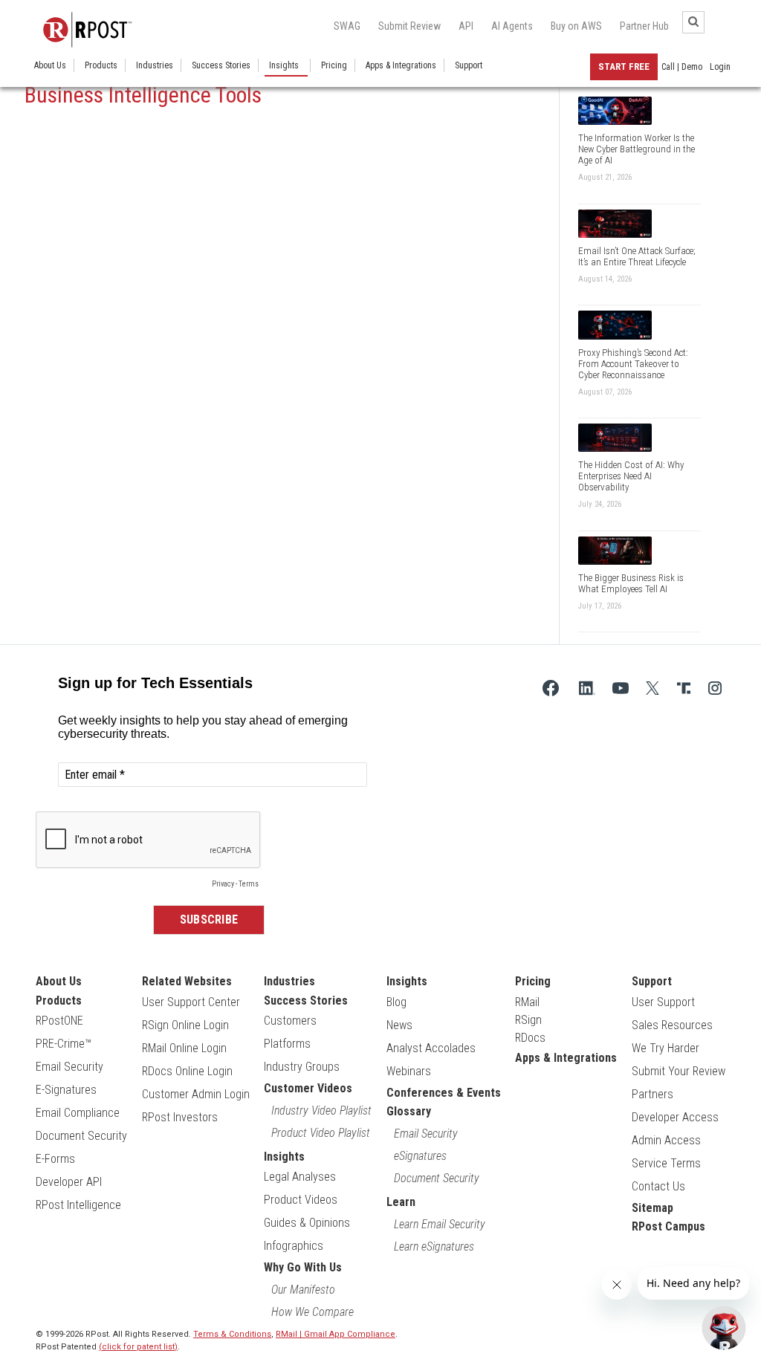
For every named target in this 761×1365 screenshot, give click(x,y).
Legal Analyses (300, 1177)
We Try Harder (665, 1048)
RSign (528, 1020)
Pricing (334, 65)
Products (101, 65)
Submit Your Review (678, 1071)
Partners (652, 1094)
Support (468, 65)
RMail (527, 1002)
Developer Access (675, 1117)
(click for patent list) (138, 1347)
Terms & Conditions (232, 1334)
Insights (284, 65)
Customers (290, 1021)
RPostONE (59, 1021)
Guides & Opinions (307, 1223)
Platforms (287, 1044)
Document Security (81, 1136)
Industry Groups (302, 1067)
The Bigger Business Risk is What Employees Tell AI (631, 583)
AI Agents (512, 26)
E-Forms (55, 1159)
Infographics (293, 1246)
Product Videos (300, 1200)
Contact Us (658, 1186)
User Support (663, 1002)
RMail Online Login (184, 1048)
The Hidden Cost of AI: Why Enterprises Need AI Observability (631, 476)
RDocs (530, 1038)
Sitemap (652, 1208)
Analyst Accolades (431, 1048)
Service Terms (666, 1163)
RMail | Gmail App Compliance (335, 1334)
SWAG (347, 26)
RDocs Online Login (187, 1071)
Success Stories (221, 65)
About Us (50, 65)
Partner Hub (644, 26)
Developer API (69, 1182)
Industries (154, 65)
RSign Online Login (185, 1025)
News (399, 1025)
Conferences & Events (443, 1093)
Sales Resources (672, 1025)
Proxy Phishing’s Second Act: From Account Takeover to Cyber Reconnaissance (633, 363)
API (466, 26)
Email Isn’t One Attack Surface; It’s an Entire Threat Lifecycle (637, 256)
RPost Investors (180, 1117)
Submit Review (409, 26)
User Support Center (191, 1002)
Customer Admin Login (196, 1094)
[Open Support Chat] (724, 1328)
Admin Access (666, 1140)
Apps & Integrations (401, 65)
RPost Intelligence (78, 1205)
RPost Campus (668, 1226)
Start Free (624, 66)
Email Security (69, 1067)
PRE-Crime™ (63, 1044)
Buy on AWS (576, 26)
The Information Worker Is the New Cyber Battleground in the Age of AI (636, 149)
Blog (396, 1002)
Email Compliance (78, 1113)
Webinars (408, 1071)
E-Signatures (66, 1090)
